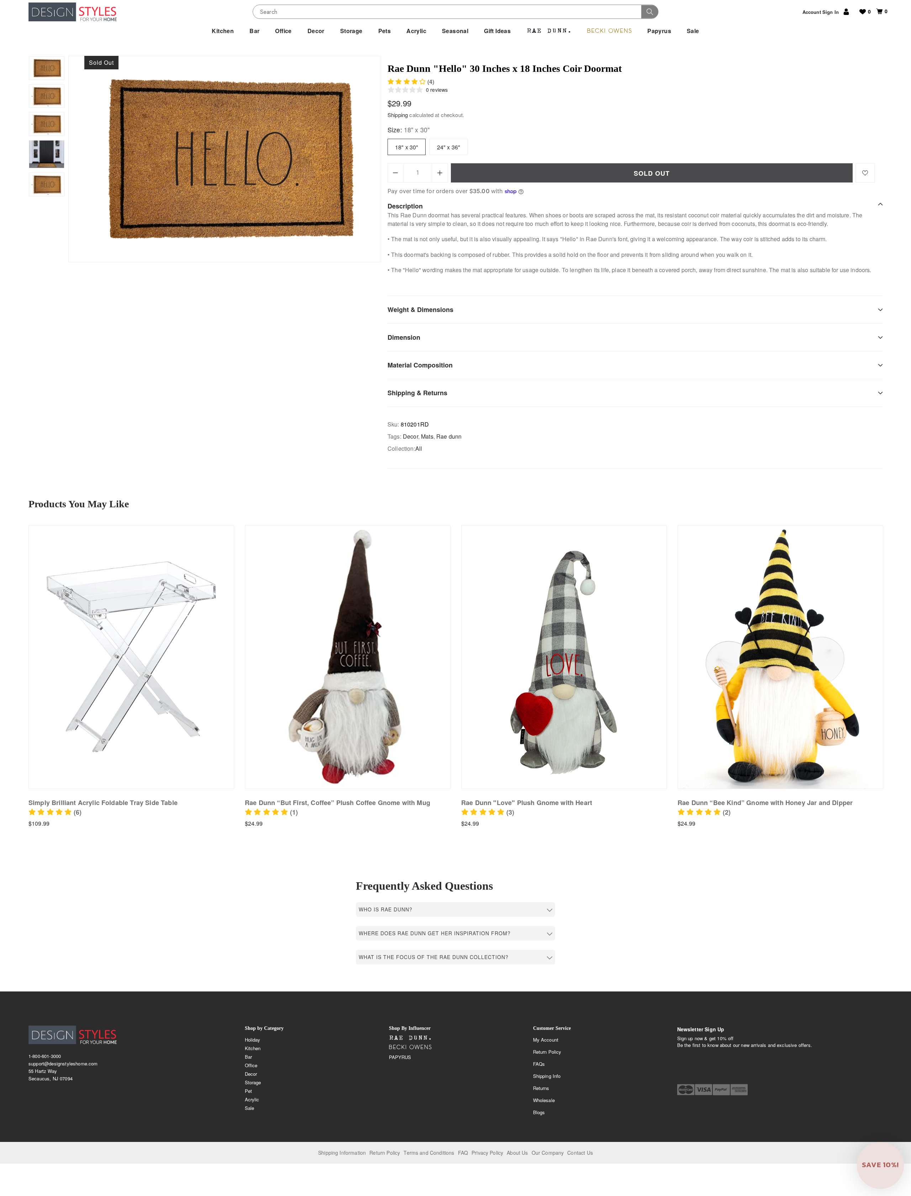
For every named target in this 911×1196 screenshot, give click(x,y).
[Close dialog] (579, 525)
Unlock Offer (499, 621)
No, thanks (499, 659)
